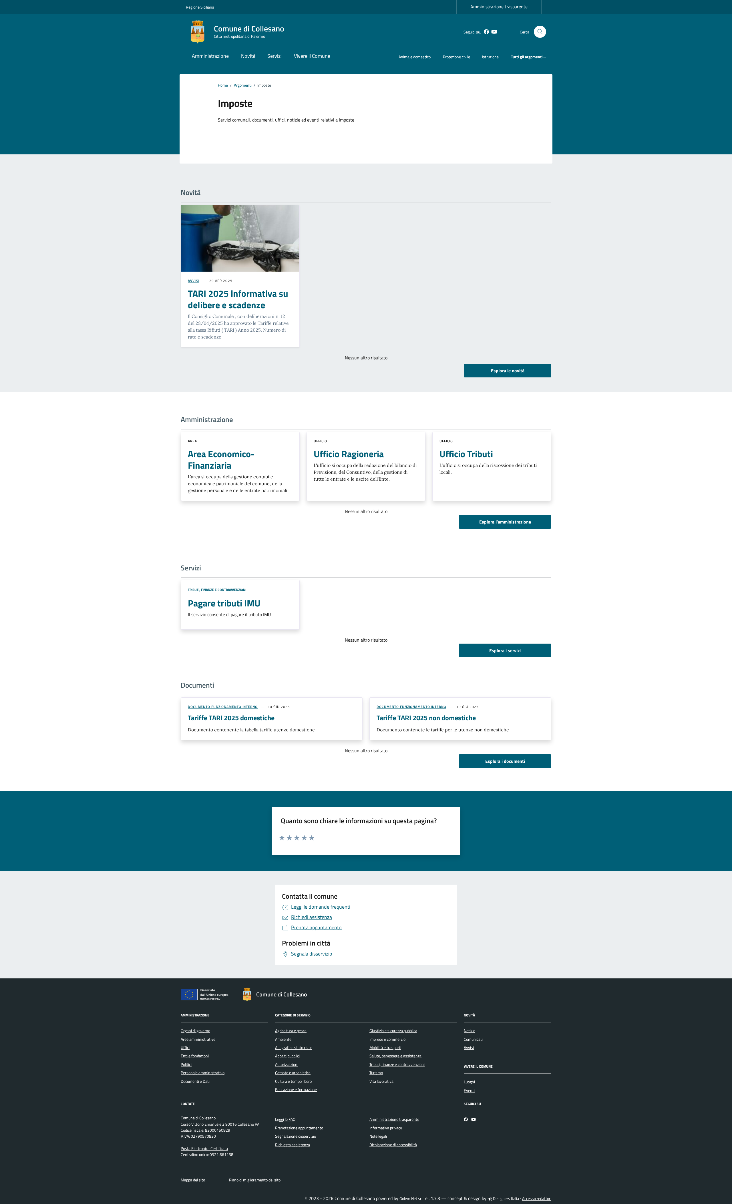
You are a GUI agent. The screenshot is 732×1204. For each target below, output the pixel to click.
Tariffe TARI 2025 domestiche (231, 718)
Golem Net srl (410, 1198)
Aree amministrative (198, 1039)
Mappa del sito (193, 1180)
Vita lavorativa (381, 1081)
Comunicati (473, 1039)
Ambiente (283, 1039)
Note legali (378, 1136)
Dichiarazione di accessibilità (393, 1145)
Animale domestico (415, 57)
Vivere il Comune (312, 56)
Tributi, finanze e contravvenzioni (217, 589)
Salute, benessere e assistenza (395, 1056)
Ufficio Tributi (466, 453)
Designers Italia (505, 1198)
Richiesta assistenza (292, 1145)
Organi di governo (195, 1031)
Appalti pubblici (287, 1056)
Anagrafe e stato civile (293, 1047)
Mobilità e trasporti (385, 1047)
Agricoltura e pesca (291, 1031)
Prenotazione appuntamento (299, 1128)
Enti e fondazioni (195, 1056)
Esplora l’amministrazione (505, 521)
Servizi (274, 56)
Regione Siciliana (200, 7)
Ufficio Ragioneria (349, 453)
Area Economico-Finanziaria (221, 459)
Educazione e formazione (296, 1089)
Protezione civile (456, 57)
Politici (186, 1064)
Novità (248, 56)
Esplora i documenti (505, 761)
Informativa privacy (385, 1128)
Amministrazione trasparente (499, 6)
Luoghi (469, 1082)
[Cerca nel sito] (540, 32)
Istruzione (490, 57)
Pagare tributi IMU (224, 603)
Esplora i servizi (505, 650)
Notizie (469, 1031)
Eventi (469, 1090)
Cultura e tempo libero (293, 1081)
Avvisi (469, 1047)
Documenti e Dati (195, 1081)
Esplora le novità (507, 370)
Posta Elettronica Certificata (204, 1148)
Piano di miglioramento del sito (255, 1180)
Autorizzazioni (286, 1064)
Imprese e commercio (387, 1039)
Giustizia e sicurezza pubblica (393, 1031)
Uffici (185, 1047)
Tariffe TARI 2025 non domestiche (426, 718)
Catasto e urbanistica (293, 1073)
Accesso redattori (536, 1198)
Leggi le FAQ (285, 1119)
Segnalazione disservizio (295, 1136)
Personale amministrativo (202, 1073)
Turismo (376, 1073)
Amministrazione (210, 56)
